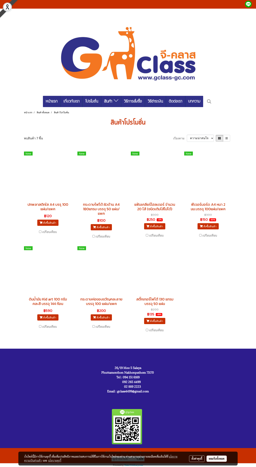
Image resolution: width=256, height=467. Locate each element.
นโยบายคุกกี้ (54, 460)
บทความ (194, 101)
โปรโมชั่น (91, 101)
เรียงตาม (180, 138)
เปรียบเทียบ (49, 232)
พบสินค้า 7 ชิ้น (33, 138)
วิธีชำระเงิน (155, 101)
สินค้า (109, 101)
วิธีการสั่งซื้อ (133, 101)
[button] (209, 101)
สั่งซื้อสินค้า (49, 222)
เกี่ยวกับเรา (72, 101)
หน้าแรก (52, 101)
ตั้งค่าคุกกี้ (197, 458)
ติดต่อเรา (175, 101)
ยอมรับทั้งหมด (217, 458)
